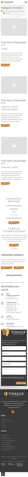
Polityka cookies (3, 464)
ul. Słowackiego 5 (12, 296)
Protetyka (4, 49)
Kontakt (4, 427)
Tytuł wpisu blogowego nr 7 (13, 43)
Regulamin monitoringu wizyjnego (20, 465)
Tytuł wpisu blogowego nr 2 (13, 162)
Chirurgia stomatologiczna (14, 206)
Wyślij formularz (21, 383)
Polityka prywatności (11, 464)
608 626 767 (16, 319)
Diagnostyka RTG (6, 450)
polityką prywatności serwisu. (19, 378)
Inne (14, 212)
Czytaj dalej (5, 65)
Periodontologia (6, 444)
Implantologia (5, 107)
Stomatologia (5, 419)
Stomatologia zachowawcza (9, 109)
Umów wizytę (14, 245)
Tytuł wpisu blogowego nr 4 (13, 101)
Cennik (3, 425)
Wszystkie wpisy (14, 222)
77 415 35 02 (15, 248)
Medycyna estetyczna (8, 421)
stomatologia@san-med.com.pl (14, 326)
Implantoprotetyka (7, 438)
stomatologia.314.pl (21, 461)
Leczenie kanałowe (7, 442)
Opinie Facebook (7, 268)
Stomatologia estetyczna (8, 446)
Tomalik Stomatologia (9, 11)
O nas (3, 423)
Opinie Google (18, 268)
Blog (16, 11)
